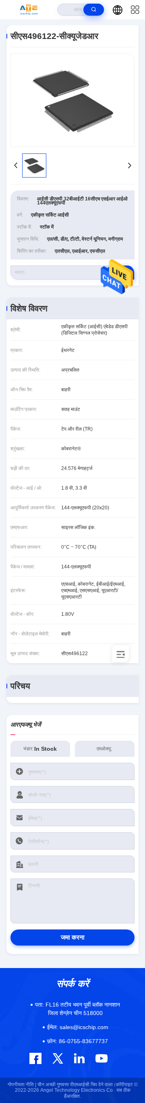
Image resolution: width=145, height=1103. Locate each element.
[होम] (29, 9)
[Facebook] (35, 1058)
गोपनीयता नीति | (22, 1084)
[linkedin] (79, 1058)
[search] (93, 10)
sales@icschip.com (77, 1027)
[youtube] (100, 1058)
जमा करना (73, 937)
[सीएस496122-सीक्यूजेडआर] (72, 100)
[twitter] (58, 1058)
